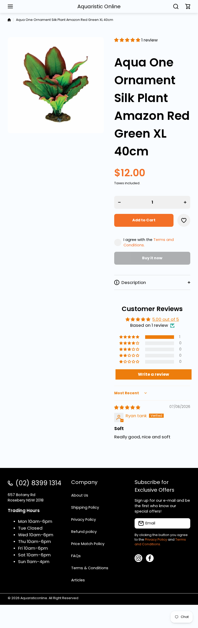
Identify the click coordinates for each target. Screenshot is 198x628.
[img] (127, 407)
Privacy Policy (156, 539)
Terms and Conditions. (160, 541)
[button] (187, 6)
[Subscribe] (183, 523)
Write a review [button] (153, 374)
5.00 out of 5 (165, 319)
